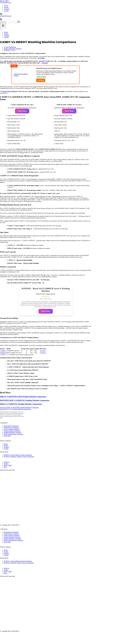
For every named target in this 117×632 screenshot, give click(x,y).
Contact (6, 463)
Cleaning (6, 9)
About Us (6, 462)
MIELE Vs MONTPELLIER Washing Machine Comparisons (23, 397)
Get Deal (40, 80)
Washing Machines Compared (12, 48)
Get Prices (43, 350)
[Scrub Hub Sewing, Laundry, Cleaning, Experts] (5, 2)
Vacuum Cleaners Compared (12, 431)
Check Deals (22, 111)
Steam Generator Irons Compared (13, 434)
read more (45, 63)
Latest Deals (7, 436)
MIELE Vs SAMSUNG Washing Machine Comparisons (21, 404)
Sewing (6, 7)
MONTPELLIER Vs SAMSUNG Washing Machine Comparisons (24, 400)
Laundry (6, 11)
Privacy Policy (8, 465)
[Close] (3, 25)
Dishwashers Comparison (11, 426)
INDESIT (3, 352)
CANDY (3, 350)
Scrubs (6, 5)
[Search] (1, 20)
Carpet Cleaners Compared (11, 429)
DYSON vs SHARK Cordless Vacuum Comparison (19, 456)
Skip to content (4, 1)
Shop (5, 467)
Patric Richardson (10, 47)
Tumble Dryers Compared (11, 427)
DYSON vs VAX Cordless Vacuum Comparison (18, 455)
